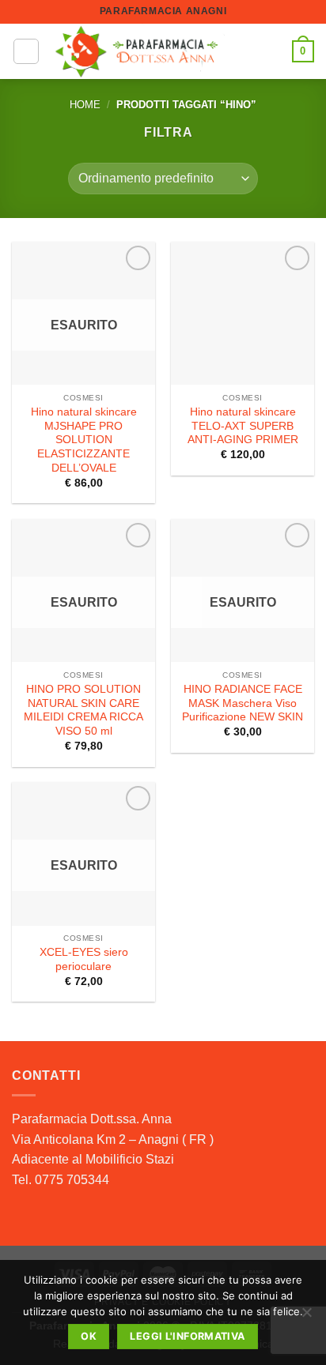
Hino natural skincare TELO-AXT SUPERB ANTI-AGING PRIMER (243, 426)
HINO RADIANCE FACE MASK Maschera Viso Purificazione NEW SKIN (242, 703)
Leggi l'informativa (187, 1336)
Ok (89, 1336)
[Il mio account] (273, 51)
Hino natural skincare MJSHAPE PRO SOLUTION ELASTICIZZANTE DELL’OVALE (84, 440)
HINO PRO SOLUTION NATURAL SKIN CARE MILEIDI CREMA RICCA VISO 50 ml (83, 710)
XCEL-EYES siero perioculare (84, 959)
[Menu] (26, 51)
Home (85, 105)
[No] (306, 1316)
